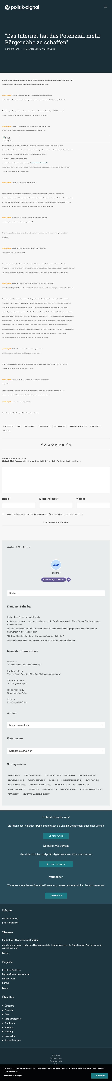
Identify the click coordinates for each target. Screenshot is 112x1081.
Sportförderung (68, 789)
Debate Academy (10, 918)
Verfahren (13, 794)
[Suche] (56, 593)
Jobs (56, 1064)
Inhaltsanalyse (62, 785)
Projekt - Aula (8, 978)
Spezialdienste (49, 789)
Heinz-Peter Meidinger (71, 780)
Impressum (56, 1058)
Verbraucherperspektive (91, 789)
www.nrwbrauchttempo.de (39, 163)
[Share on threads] (49, 444)
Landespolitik (44, 426)
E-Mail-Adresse (48, 498)
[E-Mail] (69, 580)
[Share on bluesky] (63, 444)
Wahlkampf (95, 426)
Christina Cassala (32, 775)
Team (7, 1014)
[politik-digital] (22, 7)
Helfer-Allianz (92, 780)
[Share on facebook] (41, 444)
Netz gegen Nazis (81, 785)
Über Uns (8, 997)
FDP (18, 426)
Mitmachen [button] (57, 896)
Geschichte (10, 1036)
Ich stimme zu (100, 1076)
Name (6, 498)
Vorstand (9, 1027)
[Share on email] (70, 444)
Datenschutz (56, 1061)
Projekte (7, 962)
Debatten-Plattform (11, 970)
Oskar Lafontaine (16, 789)
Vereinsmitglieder (13, 1019)
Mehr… (5, 953)
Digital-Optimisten (87, 775)
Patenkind (34, 789)
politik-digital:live (10, 922)
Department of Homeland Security (60, 775)
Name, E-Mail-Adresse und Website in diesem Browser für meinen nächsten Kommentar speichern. (45, 514)
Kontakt (56, 1055)
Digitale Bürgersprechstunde (15, 974)
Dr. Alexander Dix (16, 780)
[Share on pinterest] (52, 444)
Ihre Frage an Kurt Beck (40, 785)
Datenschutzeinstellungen (13, 1076)
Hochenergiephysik (17, 785)
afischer (51, 49)
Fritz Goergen (29, 426)
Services (9, 1010)
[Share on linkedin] (56, 444)
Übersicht (9, 1005)
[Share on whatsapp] (59, 444)
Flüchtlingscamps (36, 780)
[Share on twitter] (45, 444)
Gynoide (53, 780)
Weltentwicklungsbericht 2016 (36, 794)
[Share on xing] (66, 444)
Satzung (9, 1031)
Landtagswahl (59, 426)
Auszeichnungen (13, 1040)
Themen (7, 932)
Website (6, 431)
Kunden (6, 983)
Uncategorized (33, 49)
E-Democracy (8, 426)
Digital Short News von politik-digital (20, 940)
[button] (105, 7)
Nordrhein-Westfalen (78, 426)
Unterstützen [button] (56, 836)
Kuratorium (10, 1023)
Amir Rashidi (14, 775)
